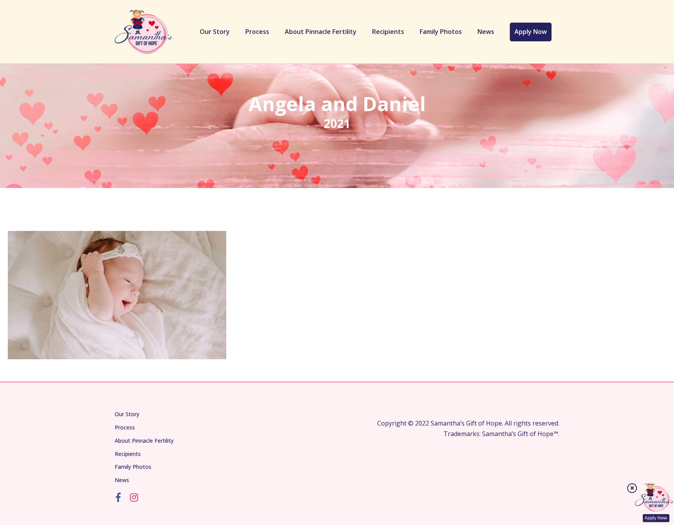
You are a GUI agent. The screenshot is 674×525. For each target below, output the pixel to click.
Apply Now (530, 31)
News (485, 31)
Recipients (388, 31)
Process (257, 31)
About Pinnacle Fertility (321, 31)
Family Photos (441, 31)
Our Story (215, 31)
